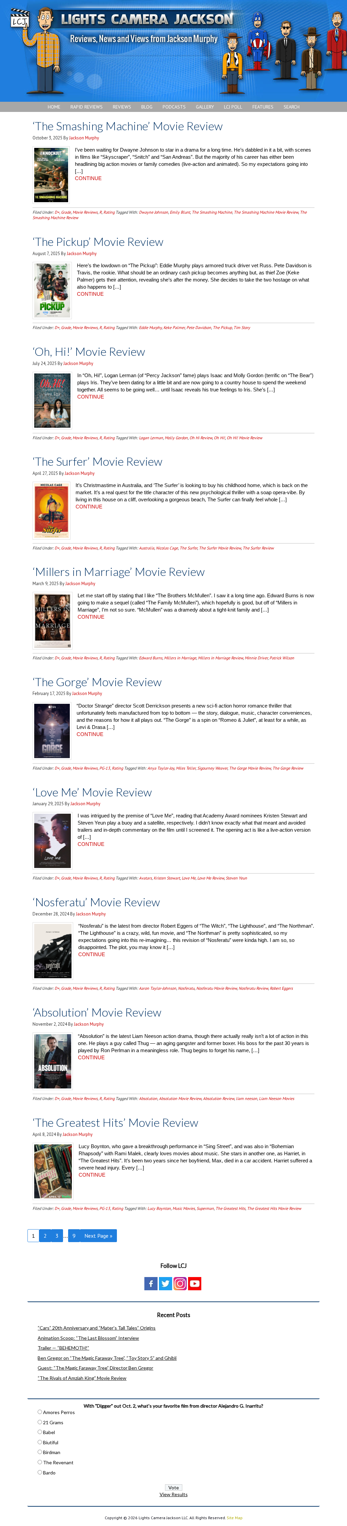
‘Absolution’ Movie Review (97, 1012)
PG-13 (104, 768)
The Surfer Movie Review (220, 547)
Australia (146, 547)
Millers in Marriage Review (220, 657)
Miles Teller (186, 768)
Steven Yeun (236, 878)
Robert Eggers (281, 988)
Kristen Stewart (167, 878)
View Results (174, 1494)
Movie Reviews (85, 212)
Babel (49, 1432)
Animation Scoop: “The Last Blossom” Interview (88, 1338)
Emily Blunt (180, 212)
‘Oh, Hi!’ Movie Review (89, 351)
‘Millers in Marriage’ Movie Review (119, 571)
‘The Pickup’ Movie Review (98, 241)
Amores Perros (59, 1412)
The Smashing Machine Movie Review (266, 212)
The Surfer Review (258, 547)
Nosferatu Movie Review (216, 988)
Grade (66, 212)
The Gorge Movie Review (250, 768)
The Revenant (58, 1462)
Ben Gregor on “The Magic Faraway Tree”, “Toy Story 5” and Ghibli (107, 1358)
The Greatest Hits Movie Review (274, 1208)
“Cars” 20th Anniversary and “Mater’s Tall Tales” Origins (97, 1328)
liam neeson (246, 1098)
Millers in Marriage (180, 657)
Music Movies (183, 1208)
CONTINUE (88, 178)
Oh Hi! (219, 437)
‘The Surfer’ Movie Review (97, 461)
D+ (57, 212)
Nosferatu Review (253, 988)
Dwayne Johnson (153, 212)
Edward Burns (150, 657)
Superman (205, 1208)
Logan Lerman (151, 437)
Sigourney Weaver (212, 768)
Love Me (189, 878)
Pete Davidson (198, 327)
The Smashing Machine (212, 212)
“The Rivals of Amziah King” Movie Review (82, 1378)
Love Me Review (210, 878)
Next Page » (98, 1235)
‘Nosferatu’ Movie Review (96, 902)
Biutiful (50, 1442)
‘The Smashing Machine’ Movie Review (128, 126)
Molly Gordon (176, 437)
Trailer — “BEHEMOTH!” (63, 1348)
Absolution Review (218, 1098)
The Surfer (188, 547)
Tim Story (241, 327)
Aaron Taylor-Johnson (157, 988)
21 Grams (53, 1422)
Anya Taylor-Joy (160, 768)
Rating (109, 212)
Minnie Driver (256, 657)
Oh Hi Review (200, 437)
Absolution (148, 1098)
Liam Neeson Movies (276, 1098)
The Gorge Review (287, 768)
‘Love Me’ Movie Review (92, 792)
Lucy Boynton (159, 1208)
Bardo (49, 1472)
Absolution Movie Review (180, 1098)
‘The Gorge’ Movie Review (97, 682)
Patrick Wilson (281, 657)
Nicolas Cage (167, 547)
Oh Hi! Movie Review (244, 437)
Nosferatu (186, 988)
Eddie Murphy (150, 327)
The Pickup (222, 327)
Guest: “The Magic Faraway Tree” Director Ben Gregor (95, 1368)
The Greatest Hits (230, 1208)
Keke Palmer (174, 327)
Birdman (51, 1452)
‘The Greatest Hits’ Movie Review (115, 1122)
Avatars (145, 878)
